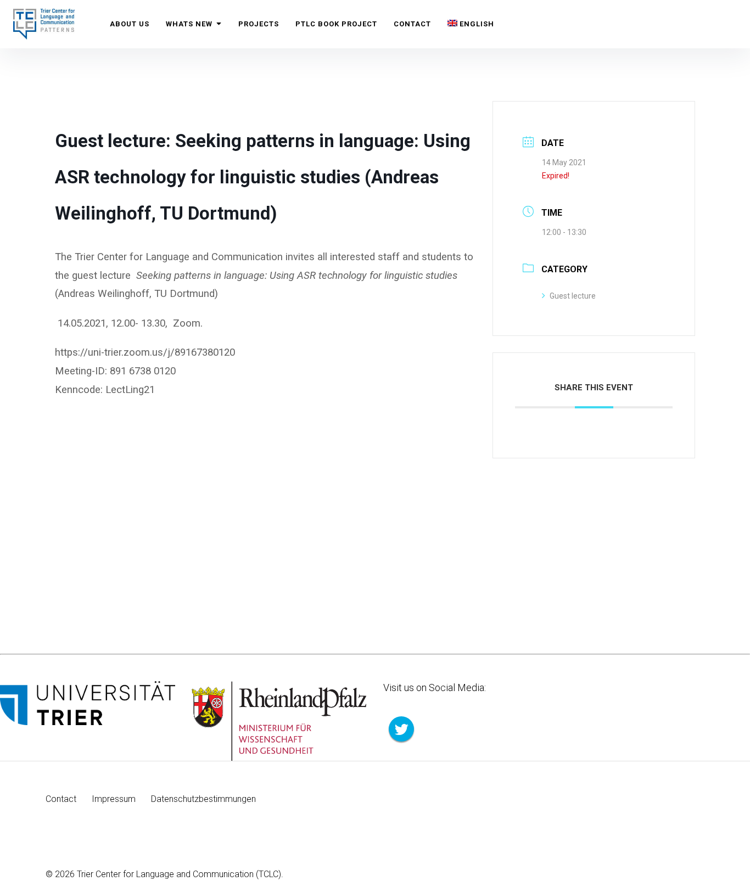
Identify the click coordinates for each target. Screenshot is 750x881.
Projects (258, 24)
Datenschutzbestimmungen (203, 799)
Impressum (114, 799)
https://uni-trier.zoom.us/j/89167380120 (145, 352)
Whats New (189, 24)
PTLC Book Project (336, 24)
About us (129, 24)
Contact (412, 24)
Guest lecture (573, 295)
